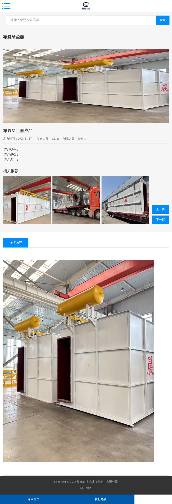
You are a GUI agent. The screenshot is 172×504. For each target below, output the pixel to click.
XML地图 (86, 488)
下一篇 (160, 219)
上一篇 (160, 209)
